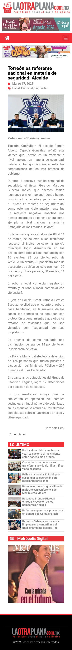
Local (16, 88)
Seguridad (41, 88)
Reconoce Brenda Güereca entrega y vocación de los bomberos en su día (38, 502)
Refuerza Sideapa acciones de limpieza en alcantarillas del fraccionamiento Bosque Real (40, 524)
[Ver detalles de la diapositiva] (36, 24)
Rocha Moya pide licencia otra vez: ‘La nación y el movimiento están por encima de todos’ (41, 453)
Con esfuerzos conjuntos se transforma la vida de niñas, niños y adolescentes (42, 465)
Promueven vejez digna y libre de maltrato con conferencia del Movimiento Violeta (42, 489)
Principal (27, 88)
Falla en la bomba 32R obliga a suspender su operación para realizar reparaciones (41, 478)
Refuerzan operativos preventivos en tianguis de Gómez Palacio (43, 512)
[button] (65, 38)
